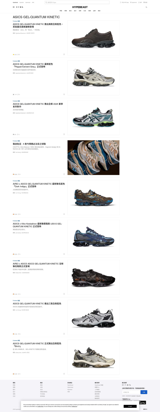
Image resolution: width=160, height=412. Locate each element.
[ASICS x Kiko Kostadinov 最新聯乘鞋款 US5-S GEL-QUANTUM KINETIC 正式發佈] (93, 237)
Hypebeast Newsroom (21, 33)
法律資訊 (97, 396)
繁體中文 (145, 409)
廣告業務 (97, 394)
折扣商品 (42, 396)
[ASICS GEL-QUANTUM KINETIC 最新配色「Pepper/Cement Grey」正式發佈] (93, 77)
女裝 (41, 387)
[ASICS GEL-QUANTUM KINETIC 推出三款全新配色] (93, 317)
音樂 (80, 10)
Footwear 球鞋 (16, 21)
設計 (75, 10)
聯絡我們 (97, 398)
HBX (68, 391)
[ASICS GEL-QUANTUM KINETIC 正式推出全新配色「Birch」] (93, 357)
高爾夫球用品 (43, 391)
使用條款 (133, 396)
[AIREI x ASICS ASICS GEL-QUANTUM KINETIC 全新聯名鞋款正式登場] (93, 277)
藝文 (70, 10)
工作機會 (97, 389)
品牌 (94, 10)
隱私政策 (138, 396)
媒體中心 (97, 387)
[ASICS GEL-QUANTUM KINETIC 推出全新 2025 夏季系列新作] (93, 117)
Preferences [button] (74, 406)
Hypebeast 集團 (99, 385)
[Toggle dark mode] (146, 7)
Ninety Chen (18, 272)
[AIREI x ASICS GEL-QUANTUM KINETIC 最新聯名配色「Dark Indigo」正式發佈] (93, 197)
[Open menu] (14, 7)
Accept (130, 406)
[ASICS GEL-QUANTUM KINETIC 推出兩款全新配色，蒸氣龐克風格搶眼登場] (93, 37)
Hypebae (69, 389)
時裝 (61, 10)
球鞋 (66, 10)
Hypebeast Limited (19, 409)
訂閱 (144, 392)
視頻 (89, 10)
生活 (85, 10)
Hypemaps (70, 387)
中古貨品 (42, 394)
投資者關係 (98, 391)
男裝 (41, 385)
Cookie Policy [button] (40, 406)
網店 (99, 10)
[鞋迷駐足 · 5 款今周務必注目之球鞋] (93, 157)
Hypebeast (70, 385)
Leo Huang (18, 152)
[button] (43, 54)
